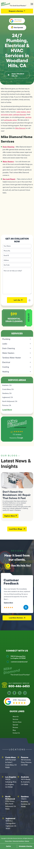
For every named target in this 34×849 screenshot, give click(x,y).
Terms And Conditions (18, 841)
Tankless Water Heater (11, 357)
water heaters (21, 112)
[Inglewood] (3, 818)
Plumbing (6, 339)
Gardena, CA (6, 393)
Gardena (25, 796)
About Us (15, 716)
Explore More (9, 516)
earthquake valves (10, 120)
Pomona (24, 757)
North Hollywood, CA (9, 401)
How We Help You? (21, 565)
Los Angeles (10, 776)
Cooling (5, 367)
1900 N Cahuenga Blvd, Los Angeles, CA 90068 (18, 657)
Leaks (4, 343)
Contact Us (16, 733)
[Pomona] (18, 757)
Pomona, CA (6, 405)
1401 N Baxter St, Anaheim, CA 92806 (25, 782)
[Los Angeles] (2, 777)
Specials (15, 725)
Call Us (8, 846)
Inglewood (10, 818)
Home (14, 74)
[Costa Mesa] (2, 757)
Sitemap (27, 841)
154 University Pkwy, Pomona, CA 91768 (26, 762)
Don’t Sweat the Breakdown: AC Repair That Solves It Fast (16, 495)
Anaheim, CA (6, 385)
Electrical (6, 362)
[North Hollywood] (2, 796)
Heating (5, 371)
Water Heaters (8, 161)
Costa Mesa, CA (8, 389)
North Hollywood (10, 797)
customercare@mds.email (19, 662)
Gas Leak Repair (9, 179)
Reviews (15, 727)
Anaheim (25, 776)
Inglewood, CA (7, 397)
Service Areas (17, 722)
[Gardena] (18, 796)
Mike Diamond (20, 128)
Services (15, 719)
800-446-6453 (19, 686)
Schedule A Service (25, 846)
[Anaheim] (18, 777)
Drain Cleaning (8, 147)
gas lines (28, 117)
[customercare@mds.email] (8, 662)
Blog (14, 730)
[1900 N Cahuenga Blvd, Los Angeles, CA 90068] (7, 656)
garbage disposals (19, 114)
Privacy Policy (8, 841)
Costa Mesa (10, 757)
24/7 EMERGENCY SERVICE (19, 683)
